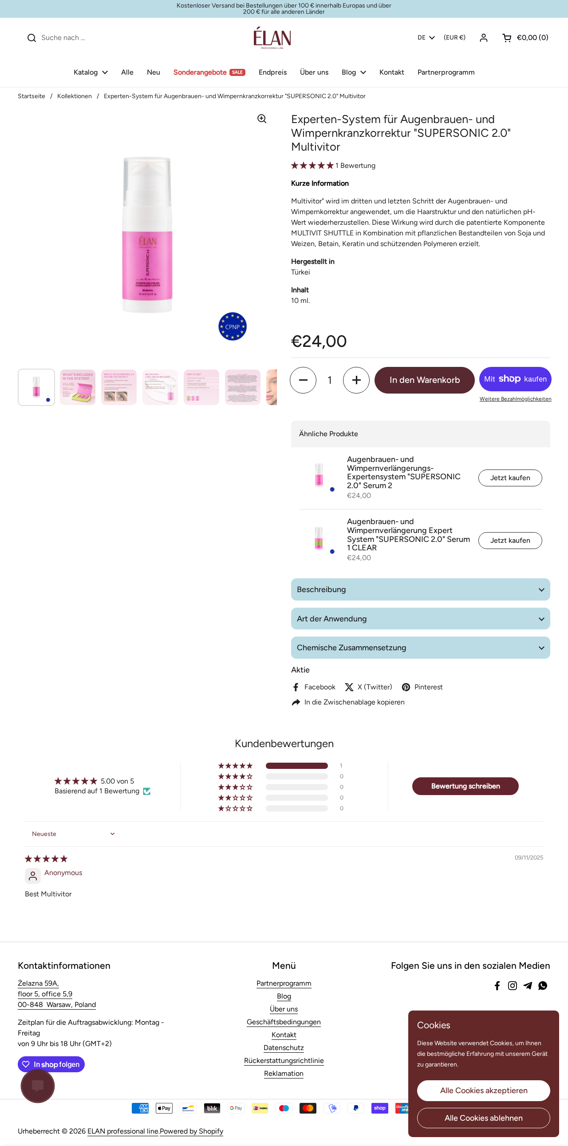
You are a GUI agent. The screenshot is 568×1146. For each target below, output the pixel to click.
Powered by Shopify (191, 1131)
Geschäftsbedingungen (284, 1022)
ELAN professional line (122, 1131)
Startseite (31, 96)
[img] (46, 859)
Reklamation (284, 1073)
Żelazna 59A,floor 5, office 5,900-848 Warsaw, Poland (57, 994)
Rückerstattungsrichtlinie (284, 1060)
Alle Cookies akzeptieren (484, 1090)
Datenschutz (284, 1047)
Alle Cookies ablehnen (484, 1118)
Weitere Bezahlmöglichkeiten (516, 399)
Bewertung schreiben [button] (465, 786)
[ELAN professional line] (272, 38)
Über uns (284, 1009)
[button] (521, 38)
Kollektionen (74, 96)
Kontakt (284, 1035)
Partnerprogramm (284, 983)
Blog (284, 996)
